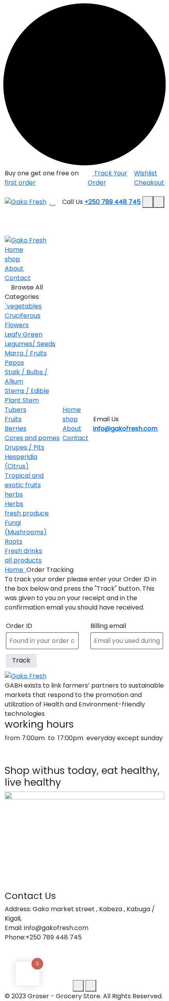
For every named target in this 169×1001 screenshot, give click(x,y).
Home (14, 249)
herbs (14, 494)
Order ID (19, 625)
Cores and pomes (32, 437)
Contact (18, 277)
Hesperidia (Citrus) (21, 461)
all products (23, 560)
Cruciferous (22, 315)
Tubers (15, 409)
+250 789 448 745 (112, 201)
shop (12, 259)
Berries (15, 428)
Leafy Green (23, 334)
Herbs (14, 503)
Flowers (17, 324)
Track (21, 660)
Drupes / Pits (24, 447)
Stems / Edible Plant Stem (27, 395)
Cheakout (149, 182)
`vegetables (23, 306)
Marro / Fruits (26, 353)
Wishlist (145, 173)
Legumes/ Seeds (30, 343)
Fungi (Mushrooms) (26, 527)
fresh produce (27, 513)
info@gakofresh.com (125, 428)
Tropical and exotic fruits (24, 480)
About (14, 268)
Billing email (108, 625)
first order (20, 182)
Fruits (13, 419)
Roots (13, 541)
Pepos (14, 362)
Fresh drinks (23, 550)
